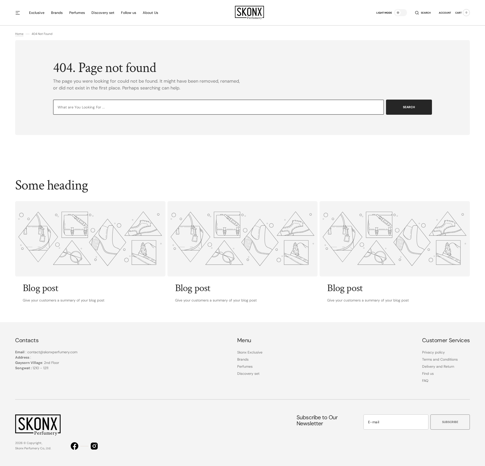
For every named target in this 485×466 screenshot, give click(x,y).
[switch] (400, 12)
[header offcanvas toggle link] (20, 13)
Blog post (40, 288)
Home (19, 34)
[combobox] (218, 107)
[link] (90, 238)
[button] (423, 12)
